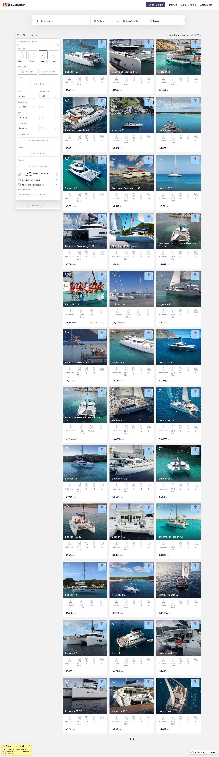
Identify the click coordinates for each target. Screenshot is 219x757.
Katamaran (44, 62)
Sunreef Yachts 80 (169, 594)
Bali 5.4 (116, 652)
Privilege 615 (119, 594)
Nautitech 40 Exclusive (124, 246)
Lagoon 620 (165, 188)
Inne (53, 61)
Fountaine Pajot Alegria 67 (79, 246)
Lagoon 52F (165, 362)
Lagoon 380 (165, 478)
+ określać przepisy (38, 166)
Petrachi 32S (72, 304)
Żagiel (32, 61)
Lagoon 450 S (119, 478)
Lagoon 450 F (166, 129)
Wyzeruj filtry (40, 205)
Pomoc (173, 4)
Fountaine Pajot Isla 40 (124, 71)
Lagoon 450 (71, 71)
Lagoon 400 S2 (73, 711)
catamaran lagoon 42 (171, 536)
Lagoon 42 (71, 594)
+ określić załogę (38, 153)
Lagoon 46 (71, 478)
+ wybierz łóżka (38, 84)
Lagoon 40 (165, 711)
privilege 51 (118, 129)
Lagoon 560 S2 (167, 420)
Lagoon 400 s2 (73, 536)
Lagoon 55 (164, 71)
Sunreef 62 (118, 420)
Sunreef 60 (71, 188)
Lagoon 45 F (166, 652)
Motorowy (21, 61)
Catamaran (118, 304)
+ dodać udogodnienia (37, 140)
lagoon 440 (165, 304)
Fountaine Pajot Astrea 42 (126, 188)
